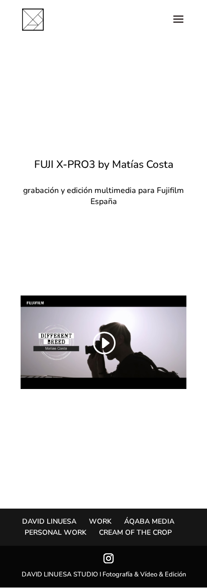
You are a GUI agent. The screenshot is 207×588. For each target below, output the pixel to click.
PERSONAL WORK (55, 532)
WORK (100, 521)
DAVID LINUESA (49, 521)
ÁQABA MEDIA (149, 521)
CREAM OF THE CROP (135, 532)
